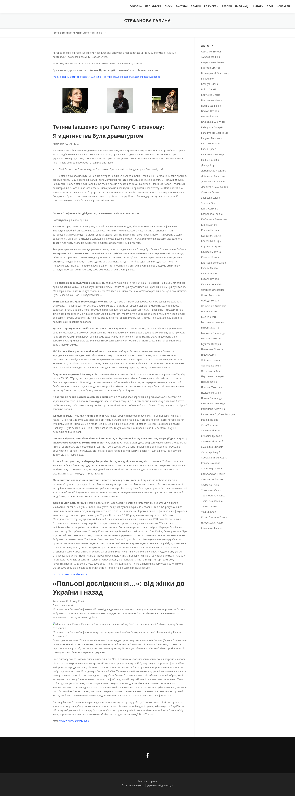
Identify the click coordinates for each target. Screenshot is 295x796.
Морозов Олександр (213, 333)
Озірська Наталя (210, 360)
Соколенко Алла (210, 463)
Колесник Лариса (211, 235)
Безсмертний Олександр (215, 73)
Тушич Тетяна (209, 506)
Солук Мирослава (211, 468)
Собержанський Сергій (214, 457)
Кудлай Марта (209, 268)
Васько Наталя (210, 111)
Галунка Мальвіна (211, 138)
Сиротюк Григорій (211, 436)
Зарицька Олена (210, 197)
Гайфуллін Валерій (212, 127)
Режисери (211, 6)
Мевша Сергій (209, 316)
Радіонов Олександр (213, 403)
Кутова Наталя (210, 278)
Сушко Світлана (210, 484)
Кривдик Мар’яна (211, 251)
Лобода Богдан (210, 300)
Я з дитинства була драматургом (98, 136)
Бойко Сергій (208, 89)
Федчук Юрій (208, 511)
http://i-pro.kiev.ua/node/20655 (70, 574)
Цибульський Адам (212, 522)
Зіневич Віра (208, 203)
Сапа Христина (209, 425)
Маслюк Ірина (209, 311)
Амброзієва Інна (210, 56)
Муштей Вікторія (211, 344)
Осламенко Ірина (211, 365)
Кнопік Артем (209, 224)
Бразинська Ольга (211, 100)
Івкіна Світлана (210, 208)
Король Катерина (211, 246)
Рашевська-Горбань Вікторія (218, 414)
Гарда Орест (208, 149)
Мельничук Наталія (212, 322)
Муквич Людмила (211, 338)
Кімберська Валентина (214, 219)
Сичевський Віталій (212, 441)
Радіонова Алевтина (213, 408)
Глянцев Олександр (212, 154)
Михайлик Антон (210, 327)
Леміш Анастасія (210, 295)
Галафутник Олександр (214, 132)
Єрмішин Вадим (210, 192)
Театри (196, 6)
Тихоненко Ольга (211, 490)
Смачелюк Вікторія (212, 446)
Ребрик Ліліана (209, 419)
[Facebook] (147, 755)
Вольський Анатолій (213, 121)
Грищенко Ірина (210, 159)
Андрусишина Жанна (212, 62)
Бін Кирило (207, 78)
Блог (270, 6)
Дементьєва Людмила (214, 170)
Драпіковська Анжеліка (214, 187)
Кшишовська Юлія (211, 284)
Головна (136, 6)
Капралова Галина (212, 213)
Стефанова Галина (212, 479)
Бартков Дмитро (211, 67)
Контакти (283, 6)
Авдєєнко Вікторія (211, 51)
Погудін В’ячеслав (211, 387)
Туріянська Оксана (212, 501)
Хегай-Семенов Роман (214, 517)
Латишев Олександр (212, 289)
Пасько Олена (209, 381)
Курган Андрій (209, 273)
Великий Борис (210, 116)
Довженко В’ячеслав (213, 181)
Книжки (258, 6)
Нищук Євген (208, 354)
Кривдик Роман (210, 257)
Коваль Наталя (210, 230)
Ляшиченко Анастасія (213, 306)
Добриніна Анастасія (213, 176)
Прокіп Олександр (211, 398)
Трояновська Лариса (213, 495)
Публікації (242, 6)
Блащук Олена (209, 83)
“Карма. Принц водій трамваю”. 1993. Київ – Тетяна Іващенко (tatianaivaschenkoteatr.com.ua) (106, 76)
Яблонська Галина (211, 528)
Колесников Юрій (211, 241)
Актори (227, 6)
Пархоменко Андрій (212, 376)
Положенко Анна (211, 392)
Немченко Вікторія (212, 349)
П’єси (169, 6)
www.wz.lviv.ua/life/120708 (74, 720)
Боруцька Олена (210, 94)
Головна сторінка (62, 32)
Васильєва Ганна (211, 105)
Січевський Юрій (210, 430)
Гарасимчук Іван (210, 143)
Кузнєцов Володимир (213, 262)
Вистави (182, 6)
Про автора (153, 6)
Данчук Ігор (208, 165)
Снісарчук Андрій (210, 452)
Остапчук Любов (211, 371)
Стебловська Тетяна (213, 473)
